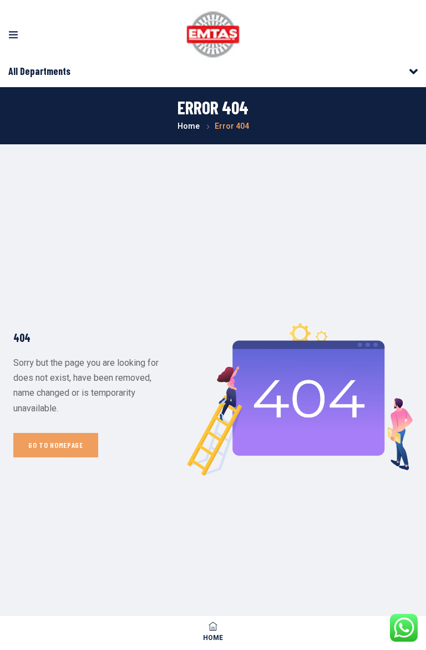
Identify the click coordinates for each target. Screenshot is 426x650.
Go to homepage (55, 445)
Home (189, 126)
